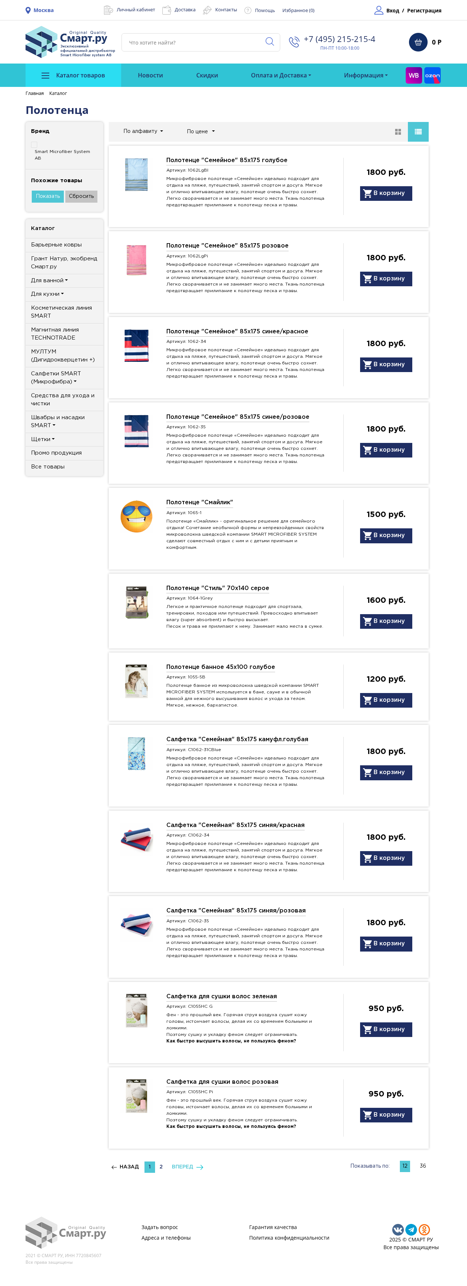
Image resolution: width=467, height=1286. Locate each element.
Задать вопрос (160, 1227)
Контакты (226, 9)
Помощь (265, 10)
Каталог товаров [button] (80, 75)
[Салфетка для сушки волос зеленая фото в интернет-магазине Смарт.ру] (136, 1009)
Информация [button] (363, 75)
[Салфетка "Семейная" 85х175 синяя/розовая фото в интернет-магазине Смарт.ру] (136, 924)
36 (423, 1166)
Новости (150, 75)
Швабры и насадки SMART (58, 421)
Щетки (40, 439)
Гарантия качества (273, 1227)
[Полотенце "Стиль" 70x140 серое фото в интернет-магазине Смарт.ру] (136, 601)
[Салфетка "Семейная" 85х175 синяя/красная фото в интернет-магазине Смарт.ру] (136, 838)
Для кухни (45, 294)
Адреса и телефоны (166, 1237)
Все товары (48, 466)
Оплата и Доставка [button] (279, 75)
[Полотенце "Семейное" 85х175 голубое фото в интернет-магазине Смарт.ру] (136, 174)
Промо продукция (56, 453)
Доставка (185, 9)
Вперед (184, 1167)
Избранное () (298, 10)
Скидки (207, 75)
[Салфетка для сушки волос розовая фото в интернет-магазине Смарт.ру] (136, 1095)
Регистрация (424, 10)
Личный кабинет (136, 9)
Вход (392, 10)
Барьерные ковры (56, 244)
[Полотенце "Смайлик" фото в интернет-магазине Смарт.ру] (136, 516)
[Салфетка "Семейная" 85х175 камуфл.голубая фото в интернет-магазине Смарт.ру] (136, 753)
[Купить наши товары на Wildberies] (414, 75)
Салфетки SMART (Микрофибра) (56, 377)
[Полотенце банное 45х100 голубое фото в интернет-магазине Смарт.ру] (136, 680)
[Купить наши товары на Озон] (432, 75)
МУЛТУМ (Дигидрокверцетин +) (63, 356)
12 (405, 1166)
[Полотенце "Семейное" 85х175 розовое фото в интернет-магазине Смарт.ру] (136, 259)
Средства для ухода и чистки (62, 399)
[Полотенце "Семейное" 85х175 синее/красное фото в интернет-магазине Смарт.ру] (136, 344)
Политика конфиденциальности (289, 1237)
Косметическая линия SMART (61, 312)
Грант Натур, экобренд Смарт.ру (64, 262)
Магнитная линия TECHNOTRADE (55, 334)
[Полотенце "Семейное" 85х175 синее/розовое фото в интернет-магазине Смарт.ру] (136, 430)
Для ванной (47, 280)
